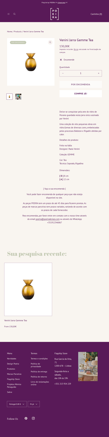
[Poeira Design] (54, 14)
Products (18, 31)
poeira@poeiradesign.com (48, 219)
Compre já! (80, 93)
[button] (8, 14)
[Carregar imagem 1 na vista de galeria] (9, 97)
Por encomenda (80, 84)
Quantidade (64, 67)
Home (9, 31)
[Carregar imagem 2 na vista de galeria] (18, 97)
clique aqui (61, 2)
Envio (76, 49)
